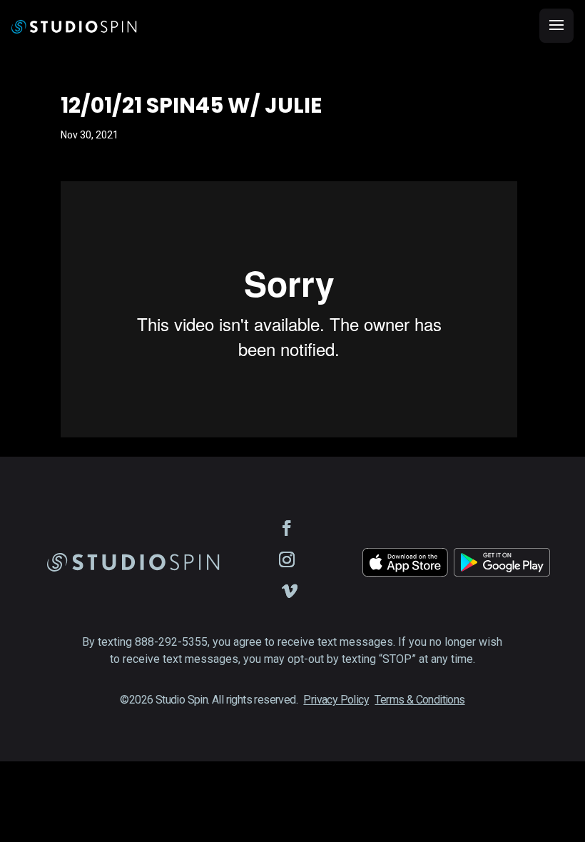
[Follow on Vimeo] (289, 591)
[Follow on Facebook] (286, 528)
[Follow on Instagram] (286, 559)
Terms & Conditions (419, 699)
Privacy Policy (336, 699)
